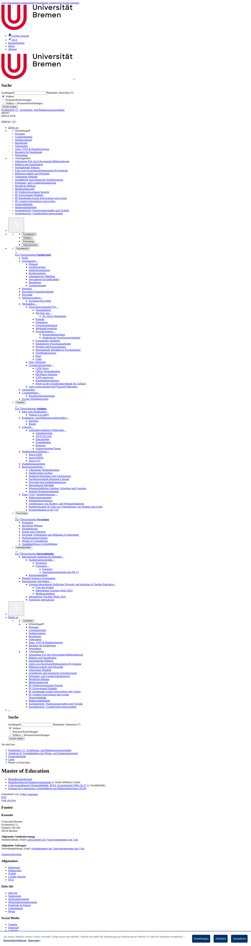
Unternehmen (15, 908)
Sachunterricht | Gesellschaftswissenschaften (39, 213)
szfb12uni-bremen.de (52, 839)
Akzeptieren (239, 938)
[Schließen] (16, 252)
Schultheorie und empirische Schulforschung (39, 179)
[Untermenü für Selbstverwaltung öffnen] (41, 298)
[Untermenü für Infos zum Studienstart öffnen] (47, 412)
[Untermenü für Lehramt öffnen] (32, 427)
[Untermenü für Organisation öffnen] (37, 261)
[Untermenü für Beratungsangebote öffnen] (44, 467)
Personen (20, 133)
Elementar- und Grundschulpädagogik (35, 182)
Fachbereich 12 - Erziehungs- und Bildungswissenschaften (33, 109)
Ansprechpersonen (11, 854)
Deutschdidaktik (24, 204)
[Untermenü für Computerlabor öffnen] (39, 393)
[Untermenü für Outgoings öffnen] (48, 566)
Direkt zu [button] (13, 617)
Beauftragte (21, 143)
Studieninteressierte (18, 899)
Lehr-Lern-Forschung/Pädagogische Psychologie (41, 170)
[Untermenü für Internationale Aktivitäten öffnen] (50, 582)
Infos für (12, 893)
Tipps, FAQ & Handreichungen (32, 149)
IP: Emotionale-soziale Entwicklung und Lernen (41, 198)
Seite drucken (8, 800)
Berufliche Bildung (25, 185)
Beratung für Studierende (28, 152)
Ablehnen (220, 938)
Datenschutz (15, 870)
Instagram (13, 927)
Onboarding (21, 146)
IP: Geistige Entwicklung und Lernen (35, 201)
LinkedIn (13, 930)
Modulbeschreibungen (20, 779)
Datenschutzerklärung (14, 940)
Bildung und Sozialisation (29, 164)
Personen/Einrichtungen (18, 99)
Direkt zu (13, 127)
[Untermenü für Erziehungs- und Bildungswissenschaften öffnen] (67, 418)
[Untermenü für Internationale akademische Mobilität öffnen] (62, 557)
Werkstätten (21, 155)
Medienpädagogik (24, 188)
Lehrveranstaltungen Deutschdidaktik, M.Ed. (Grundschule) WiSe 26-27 (47, 785)
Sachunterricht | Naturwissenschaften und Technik (42, 210)
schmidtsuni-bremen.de (57, 848)
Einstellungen (201, 938)
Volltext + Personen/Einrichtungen (24, 103)
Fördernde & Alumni (19, 905)
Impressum (14, 867)
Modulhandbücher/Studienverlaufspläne (29, 782)
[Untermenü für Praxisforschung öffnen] (54, 332)
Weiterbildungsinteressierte (22, 902)
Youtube (12, 924)
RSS (3, 797)
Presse (11, 911)
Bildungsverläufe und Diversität (32, 173)
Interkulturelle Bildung (27, 167)
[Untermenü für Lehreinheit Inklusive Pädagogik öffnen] (65, 431)
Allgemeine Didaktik (26, 176)
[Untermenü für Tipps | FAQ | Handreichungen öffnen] (56, 495)
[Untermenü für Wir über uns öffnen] (50, 314)
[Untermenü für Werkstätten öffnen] (35, 304)
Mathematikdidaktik (26, 207)
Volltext (9, 96)
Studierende (14, 896)
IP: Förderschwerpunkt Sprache (32, 192)
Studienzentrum (23, 139)
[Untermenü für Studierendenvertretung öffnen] (48, 452)
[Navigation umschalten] (74, 79)
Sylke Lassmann (29, 794)
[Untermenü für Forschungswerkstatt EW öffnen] (57, 307)
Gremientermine (23, 136)
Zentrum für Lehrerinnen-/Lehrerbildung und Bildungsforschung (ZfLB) (47, 788)
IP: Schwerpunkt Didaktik (29, 195)
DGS (11, 879)
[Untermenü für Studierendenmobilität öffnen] (53, 560)
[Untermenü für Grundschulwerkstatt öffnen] (52, 366)
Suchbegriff (8, 92)
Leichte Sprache (17, 876)
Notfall (12, 873)
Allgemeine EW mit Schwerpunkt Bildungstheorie (42, 161)
